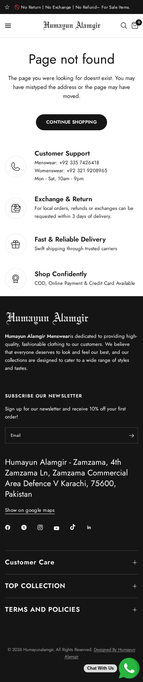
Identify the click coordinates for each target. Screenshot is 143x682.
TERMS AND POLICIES (42, 609)
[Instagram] (45, 527)
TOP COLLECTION (35, 586)
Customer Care (30, 562)
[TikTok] (77, 527)
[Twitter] (28, 527)
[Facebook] (12, 527)
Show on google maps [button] (30, 510)
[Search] (123, 25)
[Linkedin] (93, 527)
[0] (133, 25)
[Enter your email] (131, 435)
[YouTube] (61, 528)
